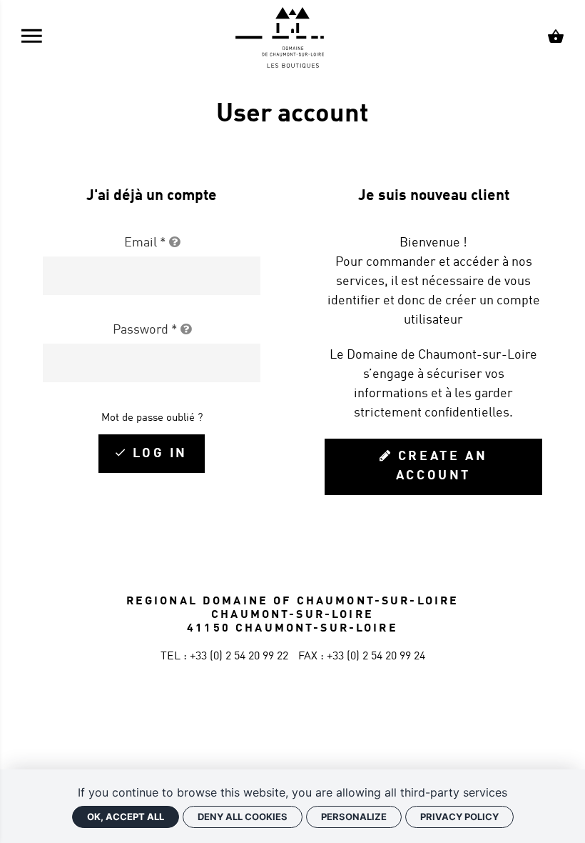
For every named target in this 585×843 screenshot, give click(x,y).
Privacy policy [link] (459, 816)
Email (145, 242)
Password (145, 330)
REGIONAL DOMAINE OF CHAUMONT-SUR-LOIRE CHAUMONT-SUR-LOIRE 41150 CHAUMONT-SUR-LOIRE (292, 615)
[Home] (292, 38)
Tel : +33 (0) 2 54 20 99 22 (224, 656)
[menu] (31, 39)
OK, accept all (125, 816)
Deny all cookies (243, 816)
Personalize (354, 816)
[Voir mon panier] (556, 38)
